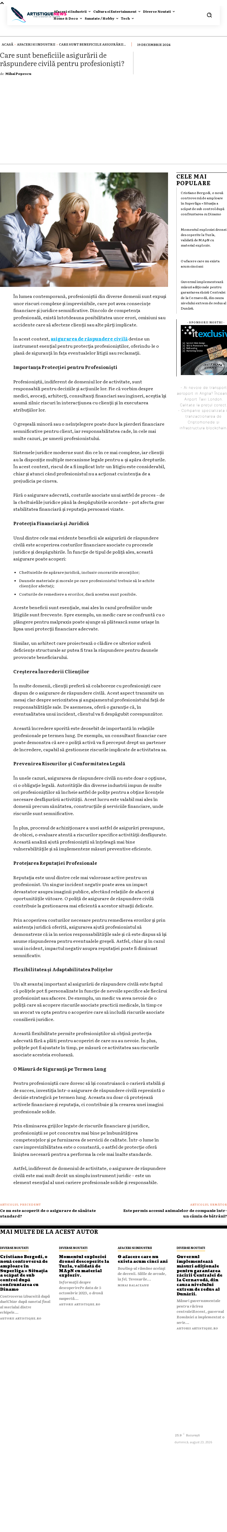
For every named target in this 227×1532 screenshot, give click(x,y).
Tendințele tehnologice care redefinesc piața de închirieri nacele (137, 1437)
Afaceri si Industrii (36, 44)
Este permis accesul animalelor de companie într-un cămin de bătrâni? (175, 1213)
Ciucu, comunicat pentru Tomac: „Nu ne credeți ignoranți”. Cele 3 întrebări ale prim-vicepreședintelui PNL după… (142, 1466)
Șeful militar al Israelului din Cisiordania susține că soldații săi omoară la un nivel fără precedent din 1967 (141, 1379)
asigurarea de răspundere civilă (89, 338)
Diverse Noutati (14, 1247)
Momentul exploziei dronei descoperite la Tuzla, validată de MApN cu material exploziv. (203, 237)
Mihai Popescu (18, 73)
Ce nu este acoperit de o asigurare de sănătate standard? (48, 1213)
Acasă (7, 44)
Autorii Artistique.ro (21, 1318)
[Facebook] (179, 1426)
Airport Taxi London (203, 399)
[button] (209, 15)
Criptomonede (201, 422)
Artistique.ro (121, 1524)
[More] (221, 62)
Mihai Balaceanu (133, 1285)
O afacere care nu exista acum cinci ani (200, 263)
